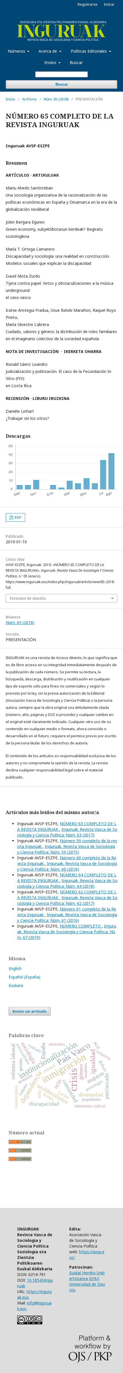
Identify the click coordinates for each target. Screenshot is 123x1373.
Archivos (29, 99)
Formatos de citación (28, 598)
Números (17, 51)
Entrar (109, 4)
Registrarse (88, 4)
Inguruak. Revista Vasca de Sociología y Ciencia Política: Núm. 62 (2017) (67, 900)
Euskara (16, 985)
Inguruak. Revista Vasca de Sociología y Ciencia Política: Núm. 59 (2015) (66, 849)
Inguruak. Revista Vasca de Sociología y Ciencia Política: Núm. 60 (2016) (67, 866)
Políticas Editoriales (89, 51)
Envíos (50, 62)
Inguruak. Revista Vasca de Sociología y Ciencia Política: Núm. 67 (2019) (66, 931)
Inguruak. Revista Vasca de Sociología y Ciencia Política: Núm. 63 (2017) (67, 832)
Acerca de (48, 51)
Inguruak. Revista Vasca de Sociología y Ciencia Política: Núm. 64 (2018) (67, 883)
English (15, 968)
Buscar (76, 62)
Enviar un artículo (30, 1011)
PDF (17, 517)
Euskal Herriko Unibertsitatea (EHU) (87, 1275)
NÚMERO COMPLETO (81, 926)
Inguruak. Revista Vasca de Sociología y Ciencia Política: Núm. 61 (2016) (67, 917)
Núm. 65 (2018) (56, 99)
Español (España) (24, 977)
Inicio (10, 99)
